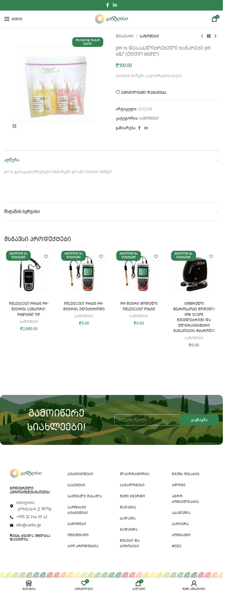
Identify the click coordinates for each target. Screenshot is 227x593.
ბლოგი (178, 485)
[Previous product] (202, 36)
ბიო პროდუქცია (83, 546)
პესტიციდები (80, 474)
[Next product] (215, 36)
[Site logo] (111, 18)
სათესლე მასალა (85, 496)
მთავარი (124, 36)
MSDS (176, 546)
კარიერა (180, 524)
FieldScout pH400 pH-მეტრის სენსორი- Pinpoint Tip (29, 309)
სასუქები (76, 485)
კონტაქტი (181, 535)
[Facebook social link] (107, 5)
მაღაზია (128, 507)
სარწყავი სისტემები (78, 510)
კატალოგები (132, 485)
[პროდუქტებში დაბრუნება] (208, 36)
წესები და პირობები (130, 543)
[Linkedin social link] (114, 5)
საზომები (149, 36)
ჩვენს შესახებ (186, 474)
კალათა (128, 518)
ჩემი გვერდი (132, 496)
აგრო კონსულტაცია (185, 499)
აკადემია (181, 513)
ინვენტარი (78, 535)
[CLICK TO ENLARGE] (14, 126)
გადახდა (129, 529)
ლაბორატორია (134, 474)
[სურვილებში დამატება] (46, 256)
